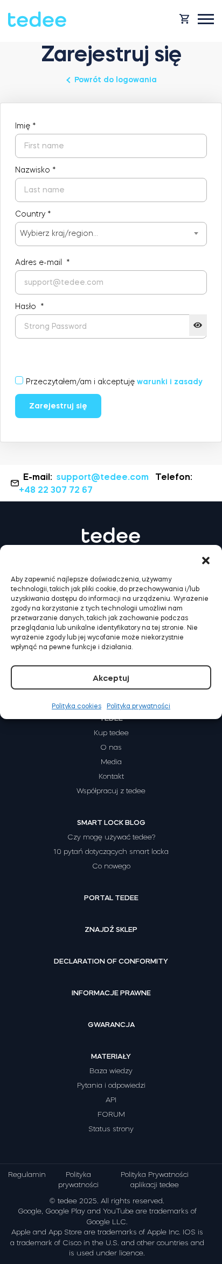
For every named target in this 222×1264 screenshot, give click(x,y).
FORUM (111, 1114)
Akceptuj (111, 678)
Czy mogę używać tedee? (111, 837)
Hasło (29, 306)
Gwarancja (111, 1024)
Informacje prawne (111, 992)
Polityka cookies (76, 706)
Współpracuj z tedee (111, 790)
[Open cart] (184, 19)
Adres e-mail (42, 262)
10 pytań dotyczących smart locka (111, 851)
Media (111, 761)
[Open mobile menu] (206, 19)
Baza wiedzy (111, 1070)
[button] (205, 558)
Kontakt (111, 776)
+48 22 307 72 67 (56, 489)
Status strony (111, 1128)
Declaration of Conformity (111, 961)
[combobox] (111, 234)
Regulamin (27, 1174)
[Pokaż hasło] (198, 325)
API (111, 1099)
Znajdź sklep (111, 929)
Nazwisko (35, 170)
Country (33, 214)
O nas (111, 747)
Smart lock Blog (111, 822)
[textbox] (111, 233)
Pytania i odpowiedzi (111, 1085)
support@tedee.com (103, 476)
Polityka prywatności (138, 706)
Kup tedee (111, 732)
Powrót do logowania (115, 79)
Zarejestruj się (58, 406)
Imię (25, 126)
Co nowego (111, 866)
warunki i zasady (170, 381)
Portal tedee (111, 897)
